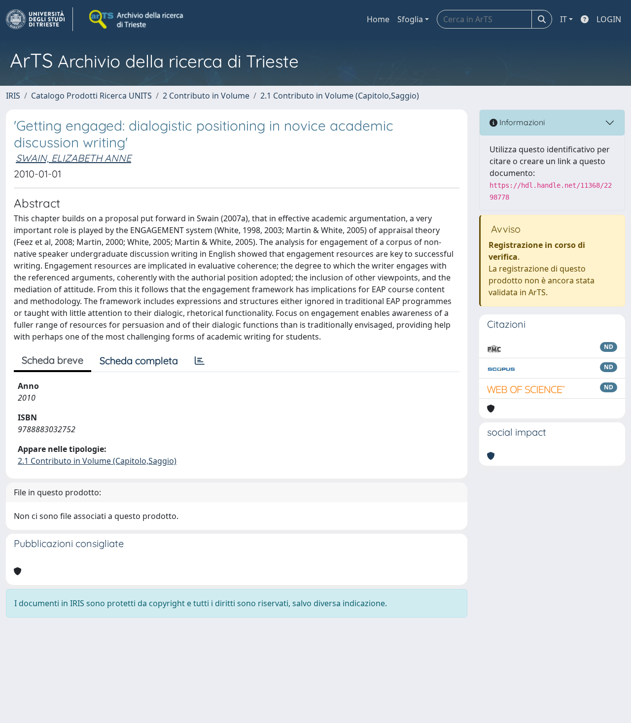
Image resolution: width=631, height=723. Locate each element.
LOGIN (608, 19)
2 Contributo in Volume (206, 95)
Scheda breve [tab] (52, 360)
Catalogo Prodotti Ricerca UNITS (91, 95)
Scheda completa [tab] (139, 360)
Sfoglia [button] (410, 19)
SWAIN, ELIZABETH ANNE (73, 158)
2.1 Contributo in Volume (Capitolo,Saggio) (339, 95)
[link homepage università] (137, 19)
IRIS (13, 95)
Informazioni (521, 122)
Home (378, 19)
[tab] (199, 360)
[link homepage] (39, 19)
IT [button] (563, 19)
